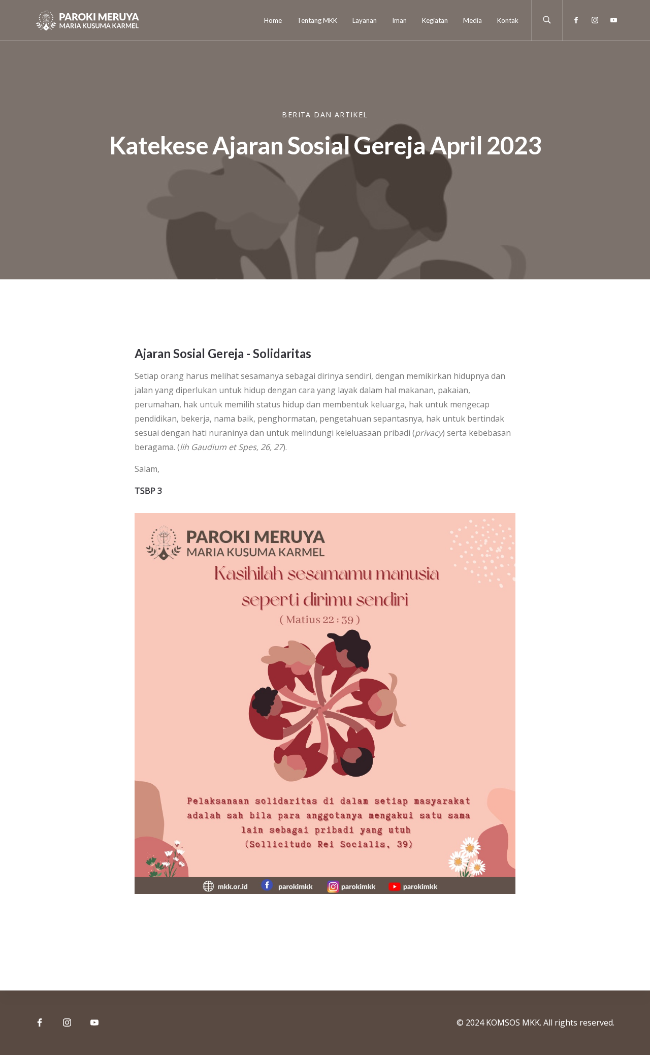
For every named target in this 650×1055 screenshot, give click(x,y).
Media (472, 20)
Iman (399, 20)
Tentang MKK (317, 20)
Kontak (507, 20)
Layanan (364, 20)
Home (273, 20)
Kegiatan (435, 20)
